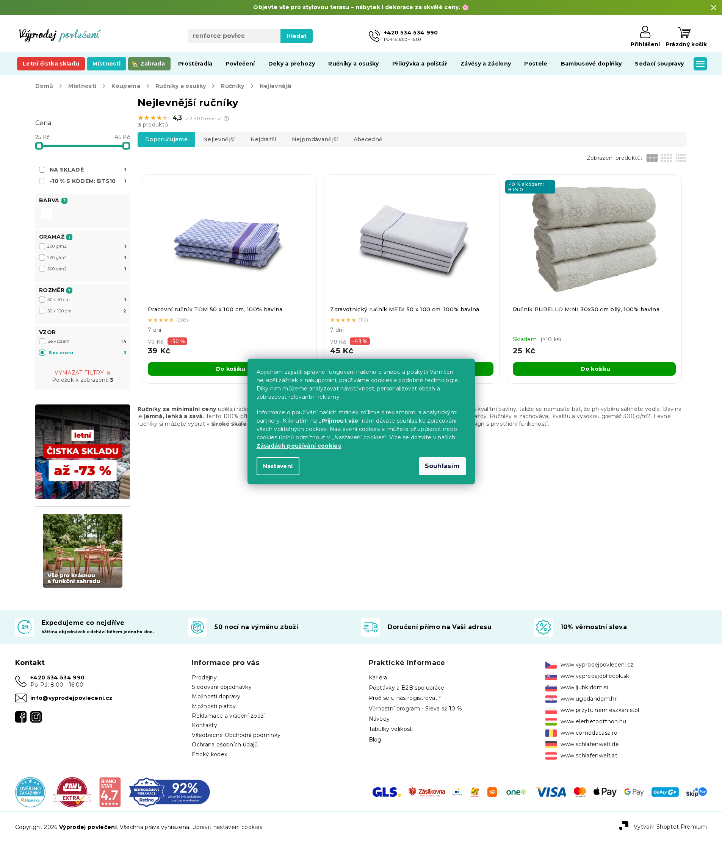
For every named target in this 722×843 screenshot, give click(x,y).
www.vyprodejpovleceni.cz (597, 664)
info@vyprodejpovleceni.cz (71, 698)
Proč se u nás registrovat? (405, 698)
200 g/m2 (86, 246)
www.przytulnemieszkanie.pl (600, 710)
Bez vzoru (87, 352)
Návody (379, 718)
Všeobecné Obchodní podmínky (236, 735)
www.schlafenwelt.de (590, 744)
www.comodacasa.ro (589, 732)
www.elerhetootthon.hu (593, 721)
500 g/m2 (86, 269)
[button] (226, 118)
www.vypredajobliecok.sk (595, 676)
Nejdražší (263, 139)
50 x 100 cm (86, 311)
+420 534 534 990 (57, 677)
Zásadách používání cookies (299, 445)
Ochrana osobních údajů (225, 744)
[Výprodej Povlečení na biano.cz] (110, 791)
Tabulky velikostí (391, 729)
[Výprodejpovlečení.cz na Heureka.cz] (30, 791)
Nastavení (278, 466)
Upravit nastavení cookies (227, 827)
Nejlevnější (219, 139)
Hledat (297, 36)
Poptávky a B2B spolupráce (407, 687)
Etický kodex (209, 754)
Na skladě (88, 169)
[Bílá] (46, 214)
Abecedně (368, 139)
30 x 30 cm (86, 299)
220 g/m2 (86, 257)
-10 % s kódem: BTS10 (88, 181)
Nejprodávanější (315, 139)
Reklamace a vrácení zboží (228, 715)
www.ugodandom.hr (589, 698)
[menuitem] (51, 63)
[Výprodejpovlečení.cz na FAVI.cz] (72, 791)
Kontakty (204, 725)
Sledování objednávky (222, 687)
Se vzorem (86, 341)
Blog (375, 739)
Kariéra (378, 677)
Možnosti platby (214, 706)
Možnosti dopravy (216, 696)
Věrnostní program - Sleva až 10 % (415, 708)
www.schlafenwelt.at (589, 755)
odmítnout (310, 437)
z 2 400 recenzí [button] (204, 118)
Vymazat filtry (79, 372)
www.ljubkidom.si (584, 687)
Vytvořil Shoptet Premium (670, 826)
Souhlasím (442, 466)
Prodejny (204, 677)
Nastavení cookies (355, 429)
